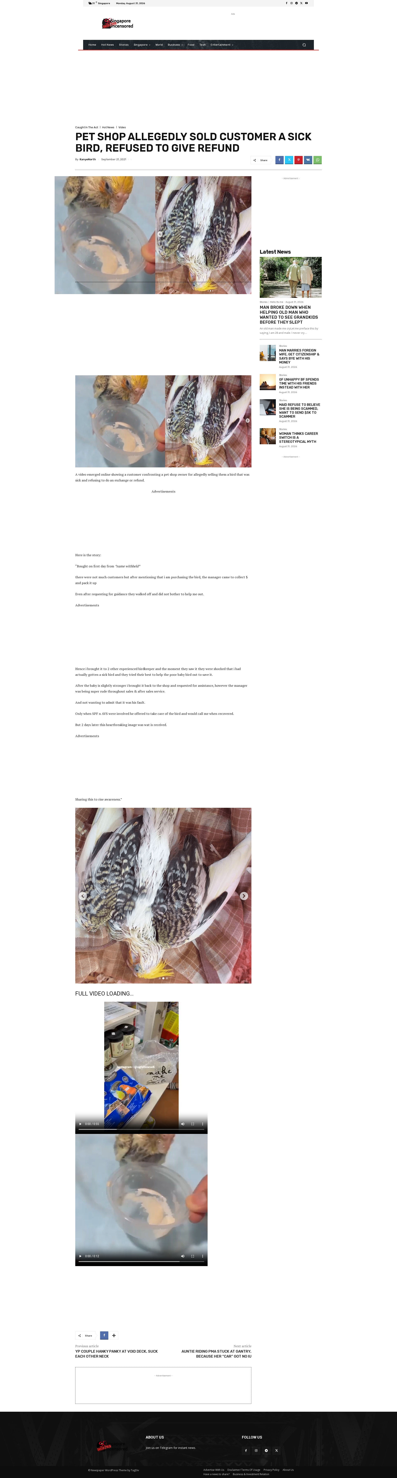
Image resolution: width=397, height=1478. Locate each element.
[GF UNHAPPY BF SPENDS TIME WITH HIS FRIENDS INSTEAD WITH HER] (268, 382)
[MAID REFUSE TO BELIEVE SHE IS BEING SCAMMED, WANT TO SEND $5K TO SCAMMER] (268, 407)
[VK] (308, 160)
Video (122, 127)
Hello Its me (276, 302)
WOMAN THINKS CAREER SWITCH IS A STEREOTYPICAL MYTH (298, 437)
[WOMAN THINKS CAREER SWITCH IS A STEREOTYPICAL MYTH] (268, 436)
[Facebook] (286, 3)
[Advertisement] (232, 25)
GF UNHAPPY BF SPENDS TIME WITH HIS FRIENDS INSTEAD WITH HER (299, 383)
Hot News (108, 127)
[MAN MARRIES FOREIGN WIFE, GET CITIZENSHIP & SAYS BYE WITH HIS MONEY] (268, 353)
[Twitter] (301, 3)
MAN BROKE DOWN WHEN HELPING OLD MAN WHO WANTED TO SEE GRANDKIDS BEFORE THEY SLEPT (289, 315)
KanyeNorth (88, 159)
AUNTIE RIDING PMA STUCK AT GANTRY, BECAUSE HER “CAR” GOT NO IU (216, 1353)
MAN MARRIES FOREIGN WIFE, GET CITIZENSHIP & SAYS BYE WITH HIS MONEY (299, 356)
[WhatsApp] (317, 160)
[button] (304, 45)
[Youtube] (306, 3)
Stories (263, 302)
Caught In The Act (86, 127)
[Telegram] (296, 3)
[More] (114, 1335)
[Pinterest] (298, 160)
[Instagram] (291, 3)
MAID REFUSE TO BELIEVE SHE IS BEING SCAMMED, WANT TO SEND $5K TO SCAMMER (299, 411)
